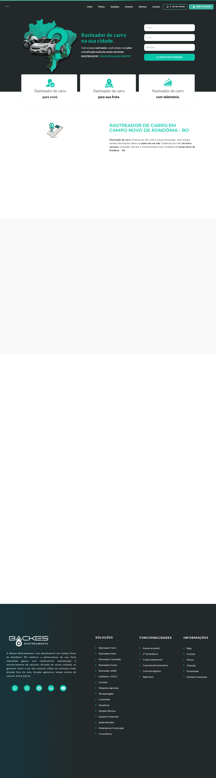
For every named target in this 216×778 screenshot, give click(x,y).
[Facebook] (39, 688)
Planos (101, 7)
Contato (156, 7)
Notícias (142, 7)
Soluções (114, 7)
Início (89, 7)
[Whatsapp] (15, 688)
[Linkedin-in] (51, 688)
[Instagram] (27, 688)
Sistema (129, 7)
